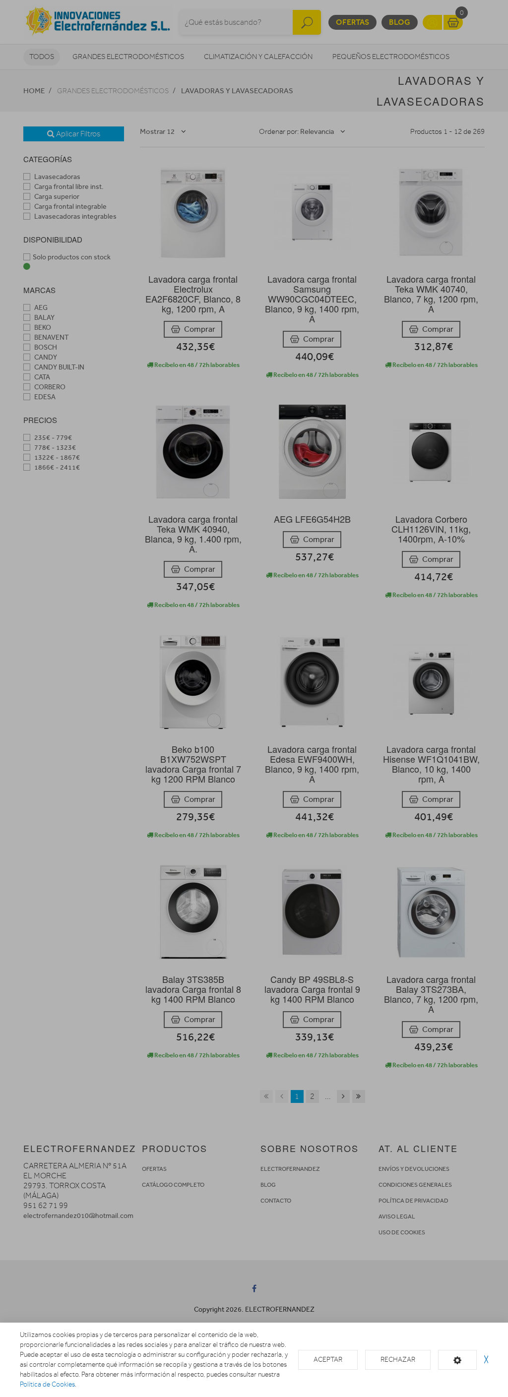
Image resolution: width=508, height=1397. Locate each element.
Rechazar (398, 1359)
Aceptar (328, 1359)
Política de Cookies (47, 1384)
